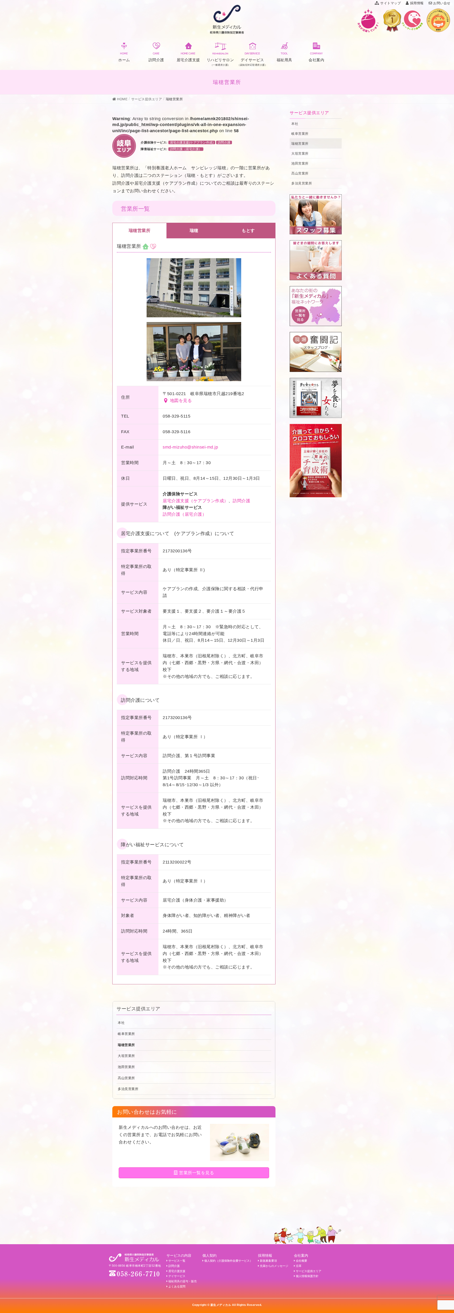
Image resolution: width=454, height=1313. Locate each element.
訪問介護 (224, 142)
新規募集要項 (268, 1260)
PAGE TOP (440, 1269)
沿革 (298, 1266)
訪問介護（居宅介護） (186, 149)
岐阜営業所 (126, 1034)
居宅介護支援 (176, 1271)
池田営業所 (126, 1067)
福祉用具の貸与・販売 (182, 1281)
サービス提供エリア (138, 1008)
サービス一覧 (176, 1260)
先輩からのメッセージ (274, 1266)
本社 (121, 1023)
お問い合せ (441, 3)
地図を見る (181, 400)
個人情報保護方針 (307, 1276)
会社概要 (301, 1260)
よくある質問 (176, 1286)
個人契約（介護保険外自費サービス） (228, 1260)
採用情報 (417, 3)
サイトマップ (390, 3)
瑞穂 (194, 230)
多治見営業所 (128, 1089)
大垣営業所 (126, 1056)
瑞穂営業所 (140, 230)
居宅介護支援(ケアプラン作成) (192, 142)
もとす (248, 230)
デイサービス (176, 1276)
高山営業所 (126, 1078)
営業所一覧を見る (196, 1172)
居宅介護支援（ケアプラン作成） (195, 500)
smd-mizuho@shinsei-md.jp (190, 447)
